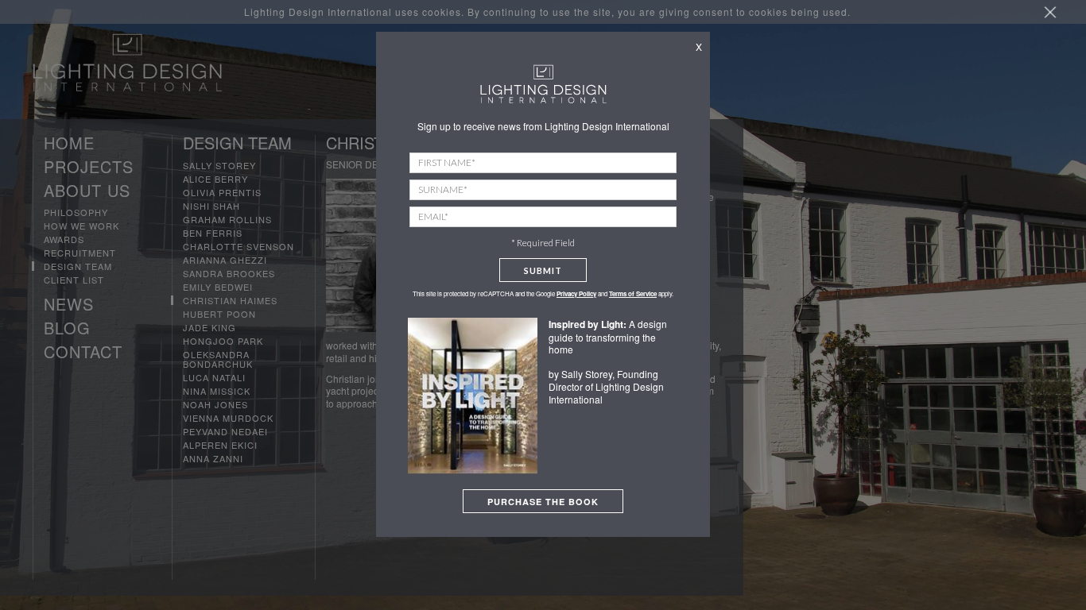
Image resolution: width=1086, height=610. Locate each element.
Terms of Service (633, 293)
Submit (543, 270)
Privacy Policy (576, 293)
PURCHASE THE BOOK (543, 502)
